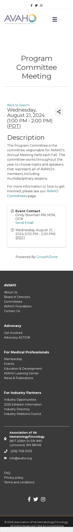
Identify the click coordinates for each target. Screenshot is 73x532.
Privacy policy (13, 477)
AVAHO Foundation (18, 306)
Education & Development (23, 368)
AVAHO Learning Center (21, 373)
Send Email (24, 223)
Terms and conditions (19, 482)
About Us (10, 292)
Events (9, 364)
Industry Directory (17, 409)
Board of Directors (17, 297)
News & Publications (18, 378)
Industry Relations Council (22, 414)
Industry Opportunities (20, 399)
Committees (13, 301)
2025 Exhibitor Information (23, 404)
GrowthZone (47, 257)
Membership (13, 359)
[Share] (58, 112)
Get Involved (13, 333)
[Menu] (55, 19)
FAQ (7, 473)
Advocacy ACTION (17, 337)
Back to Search (18, 105)
